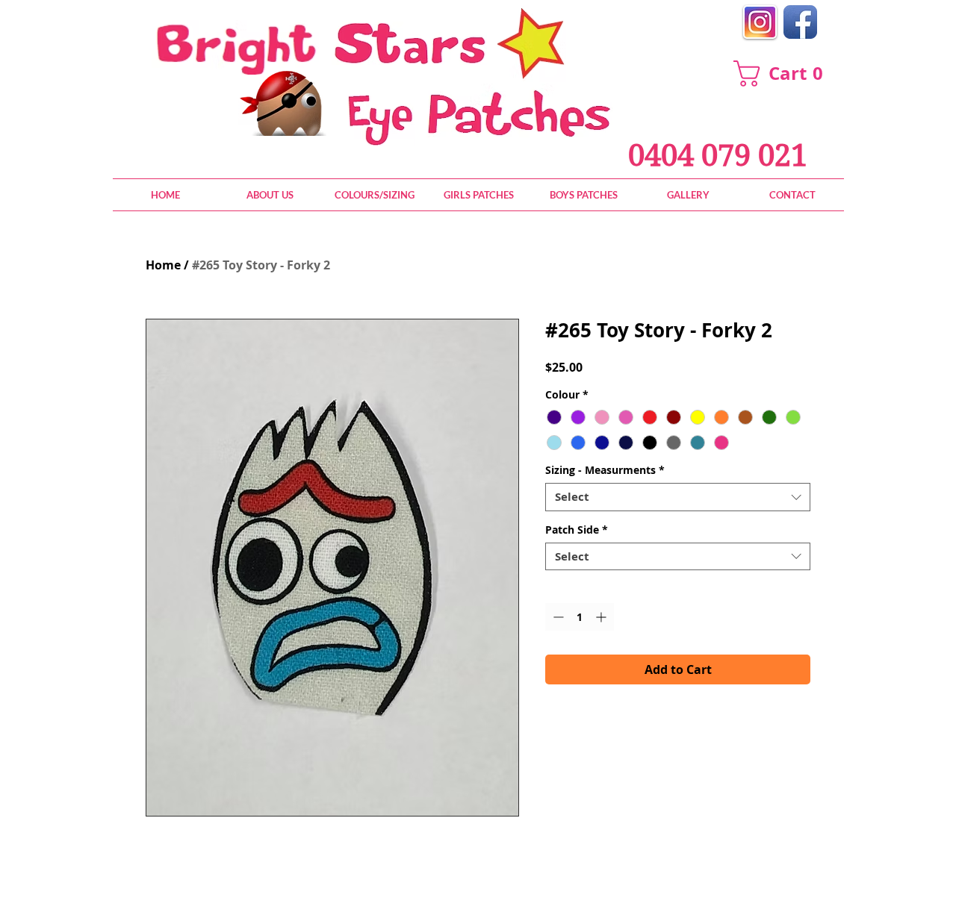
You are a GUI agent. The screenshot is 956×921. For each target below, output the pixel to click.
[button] (784, 73)
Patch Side (576, 530)
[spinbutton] (579, 617)
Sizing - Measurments (605, 470)
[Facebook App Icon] (800, 22)
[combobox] (677, 497)
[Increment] (602, 617)
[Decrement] (556, 617)
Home (163, 265)
